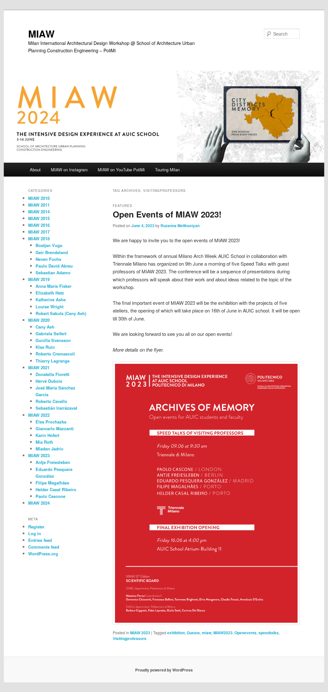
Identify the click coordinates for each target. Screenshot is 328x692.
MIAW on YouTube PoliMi (121, 170)
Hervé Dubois (49, 381)
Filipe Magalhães (52, 483)
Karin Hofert (47, 435)
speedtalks (268, 633)
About (35, 170)
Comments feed (43, 547)
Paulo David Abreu (54, 266)
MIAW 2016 (39, 225)
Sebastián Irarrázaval (56, 408)
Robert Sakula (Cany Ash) (61, 313)
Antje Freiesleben (53, 462)
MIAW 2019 (39, 279)
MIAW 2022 (39, 415)
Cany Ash (45, 327)
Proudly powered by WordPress (164, 670)
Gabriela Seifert (51, 333)
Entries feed (40, 540)
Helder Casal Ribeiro (56, 489)
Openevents (245, 633)
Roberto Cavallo (51, 401)
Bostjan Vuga (49, 245)
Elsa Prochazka (51, 422)
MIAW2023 (223, 633)
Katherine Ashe (51, 299)
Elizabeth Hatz (50, 293)
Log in (34, 533)
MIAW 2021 (39, 367)
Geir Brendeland (52, 252)
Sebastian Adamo (53, 272)
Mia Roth (44, 442)
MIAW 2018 (39, 238)
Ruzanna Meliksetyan (180, 225)
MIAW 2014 (39, 212)
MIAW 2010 (39, 198)
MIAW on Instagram (69, 170)
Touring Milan (167, 170)
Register (36, 527)
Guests (193, 633)
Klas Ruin (45, 347)
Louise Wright (49, 306)
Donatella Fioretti (53, 374)
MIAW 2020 (39, 320)
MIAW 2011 (39, 205)
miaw (206, 633)
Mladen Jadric (49, 449)
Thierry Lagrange (53, 361)
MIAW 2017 (39, 232)
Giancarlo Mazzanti (55, 428)
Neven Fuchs (48, 259)
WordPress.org (43, 554)
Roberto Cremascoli (55, 354)
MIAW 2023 (140, 633)
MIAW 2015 (39, 218)
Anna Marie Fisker (53, 286)
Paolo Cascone (50, 496)
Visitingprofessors (129, 638)
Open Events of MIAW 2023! (167, 214)
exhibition (176, 633)
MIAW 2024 (39, 503)
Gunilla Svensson (53, 340)
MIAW (41, 33)
